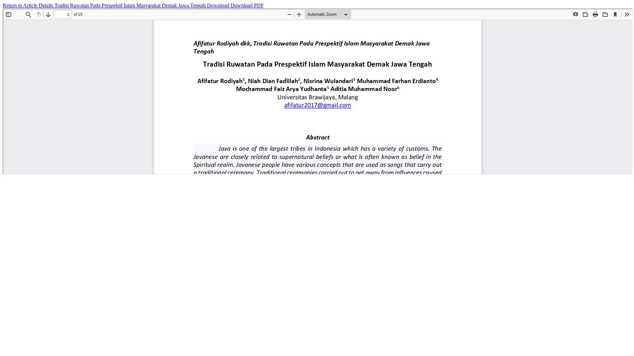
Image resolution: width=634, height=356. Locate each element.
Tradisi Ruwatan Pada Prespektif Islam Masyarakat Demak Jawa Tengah (130, 5)
